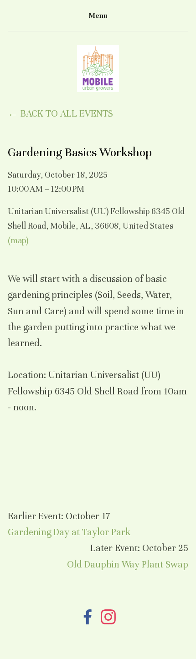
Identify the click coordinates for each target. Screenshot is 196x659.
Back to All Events (66, 113)
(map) (18, 240)
